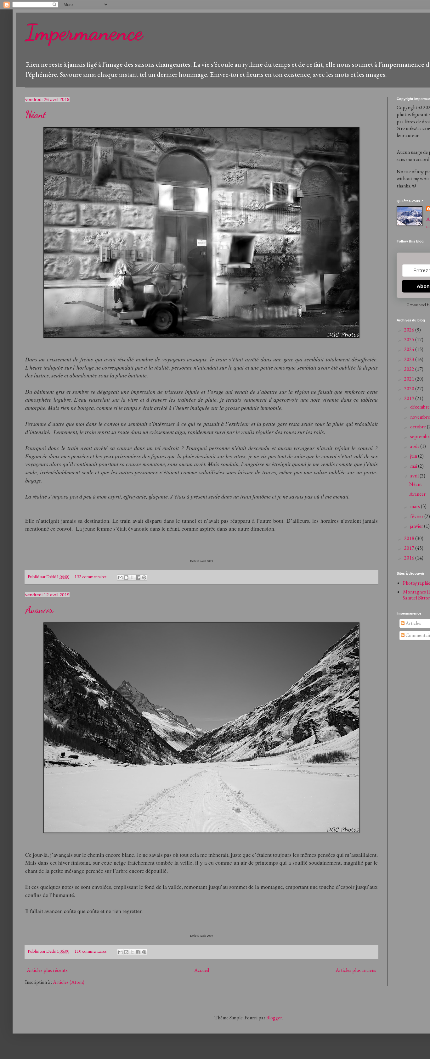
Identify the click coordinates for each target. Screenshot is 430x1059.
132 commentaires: (91, 576)
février (417, 516)
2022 (409, 369)
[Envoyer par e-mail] (120, 577)
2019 (409, 398)
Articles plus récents (47, 970)
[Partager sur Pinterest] (144, 577)
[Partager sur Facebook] (138, 577)
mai (414, 466)
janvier (417, 526)
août (415, 446)
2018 (409, 538)
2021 (409, 379)
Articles (413, 623)
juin (414, 456)
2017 (409, 548)
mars (415, 506)
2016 (409, 558)
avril (415, 475)
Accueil (201, 970)
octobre (418, 426)
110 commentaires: (91, 951)
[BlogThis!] (126, 577)
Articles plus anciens (356, 970)
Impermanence (84, 33)
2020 (409, 388)
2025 (409, 339)
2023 (409, 359)
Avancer (39, 610)
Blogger (274, 1017)
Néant (35, 114)
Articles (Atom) (68, 982)
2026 (409, 329)
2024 (409, 349)
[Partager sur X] (132, 577)
